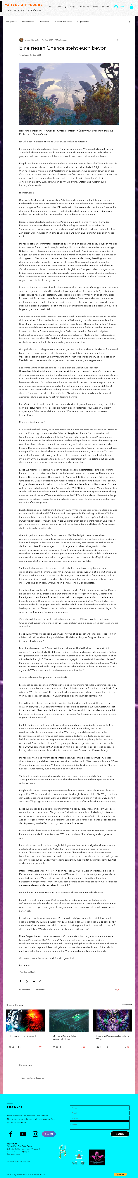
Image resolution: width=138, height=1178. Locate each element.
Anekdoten (44, 21)
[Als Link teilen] (40, 981)
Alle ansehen (126, 1004)
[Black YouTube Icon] (23, 1134)
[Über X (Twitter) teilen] (27, 981)
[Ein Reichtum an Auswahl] (25, 1021)
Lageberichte (83, 21)
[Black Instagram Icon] (35, 1134)
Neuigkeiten (11, 21)
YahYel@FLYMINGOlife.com (18, 1161)
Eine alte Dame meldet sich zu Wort (112, 1038)
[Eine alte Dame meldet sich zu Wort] (112, 1021)
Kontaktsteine (28, 21)
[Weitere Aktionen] (117, 39)
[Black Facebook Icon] (11, 1134)
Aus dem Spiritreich (63, 21)
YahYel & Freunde (24, 5)
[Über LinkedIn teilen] (33, 981)
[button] (131, 6)
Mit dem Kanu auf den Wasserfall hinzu (65, 1038)
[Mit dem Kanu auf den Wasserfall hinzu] (69, 1021)
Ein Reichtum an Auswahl (22, 1036)
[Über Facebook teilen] (20, 981)
